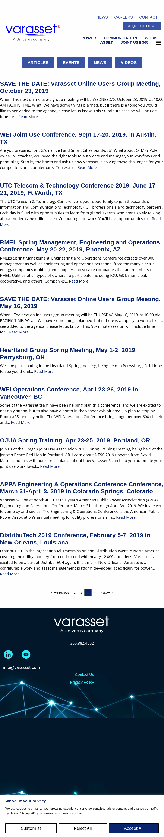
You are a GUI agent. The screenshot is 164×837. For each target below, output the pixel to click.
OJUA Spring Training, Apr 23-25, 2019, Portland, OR (75, 440)
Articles (38, 62)
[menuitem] (89, 38)
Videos (129, 62)
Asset (106, 42)
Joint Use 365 (134, 42)
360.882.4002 (82, 643)
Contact (148, 17)
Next (107, 592)
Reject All (83, 828)
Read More (28, 116)
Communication (120, 38)
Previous (63, 592)
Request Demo (142, 26)
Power (89, 38)
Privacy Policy (82, 682)
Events (71, 62)
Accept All (134, 828)
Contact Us (84, 674)
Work (151, 38)
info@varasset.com (21, 667)
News (102, 17)
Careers (123, 17)
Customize (31, 828)
